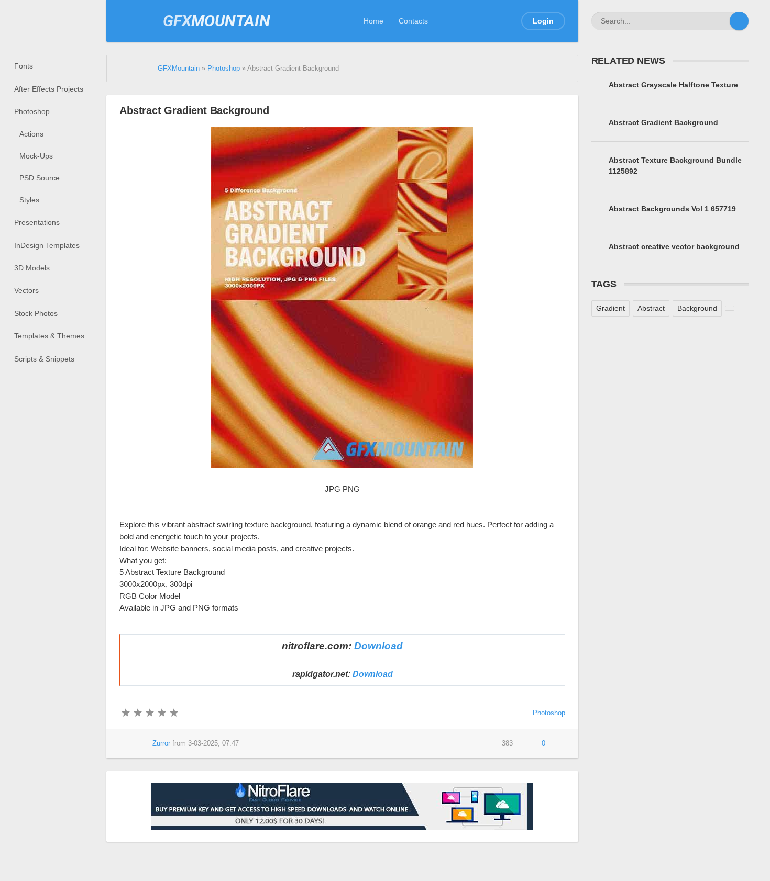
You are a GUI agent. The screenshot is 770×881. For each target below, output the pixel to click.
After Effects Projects (48, 89)
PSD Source (39, 178)
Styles (29, 200)
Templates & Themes (49, 336)
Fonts (23, 66)
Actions (31, 134)
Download (378, 645)
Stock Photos (36, 313)
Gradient (610, 308)
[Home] (126, 68)
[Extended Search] (720, 21)
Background (697, 308)
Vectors (26, 290)
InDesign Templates (47, 245)
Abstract (651, 308)
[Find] (739, 21)
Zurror (161, 743)
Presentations (37, 222)
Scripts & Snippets (44, 359)
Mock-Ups (36, 156)
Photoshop (32, 111)
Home (373, 21)
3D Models (32, 268)
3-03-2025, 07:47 (213, 743)
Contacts (413, 21)
